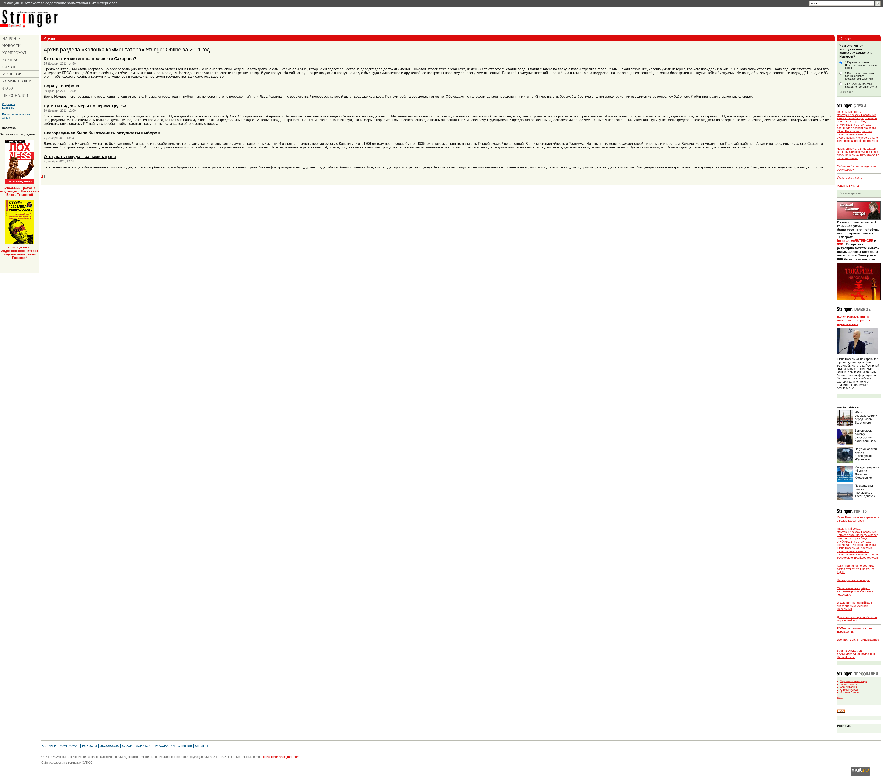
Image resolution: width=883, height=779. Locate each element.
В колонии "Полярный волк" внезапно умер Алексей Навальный (855, 606)
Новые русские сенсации (853, 580)
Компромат (69, 746)
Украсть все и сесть (849, 177)
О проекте (8, 104)
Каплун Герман (848, 684)
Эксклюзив (109, 746)
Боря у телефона (61, 85)
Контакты (8, 107)
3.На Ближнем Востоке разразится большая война (861, 85)
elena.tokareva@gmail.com (281, 757)
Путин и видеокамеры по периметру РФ (85, 105)
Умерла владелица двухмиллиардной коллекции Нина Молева (856, 654)
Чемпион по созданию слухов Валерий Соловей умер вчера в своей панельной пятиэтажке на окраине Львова (858, 153)
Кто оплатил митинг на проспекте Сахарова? (90, 58)
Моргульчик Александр (853, 681)
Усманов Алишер (850, 692)
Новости (89, 746)
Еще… (841, 697)
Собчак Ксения (848, 686)
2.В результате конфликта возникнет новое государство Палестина (860, 76)
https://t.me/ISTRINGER (855, 240)
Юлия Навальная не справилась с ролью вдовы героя (854, 320)
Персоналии (164, 746)
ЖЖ (840, 244)
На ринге (48, 746)
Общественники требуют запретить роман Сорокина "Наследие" (855, 591)
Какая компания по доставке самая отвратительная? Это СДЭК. (855, 569)
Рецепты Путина (848, 185)
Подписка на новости (16, 114)
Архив (6, 117)
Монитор (142, 746)
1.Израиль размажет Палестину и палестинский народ (861, 65)
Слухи (127, 746)
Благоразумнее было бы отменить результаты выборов (102, 133)
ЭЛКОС (87, 762)
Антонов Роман (849, 689)
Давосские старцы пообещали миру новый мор (857, 619)
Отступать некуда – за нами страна (80, 156)
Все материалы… (852, 193)
